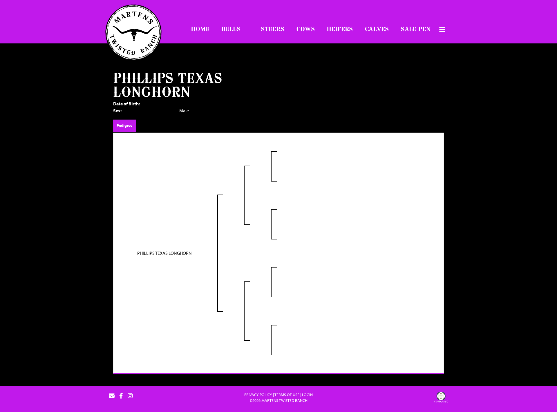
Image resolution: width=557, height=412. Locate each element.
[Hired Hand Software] (441, 398)
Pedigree (124, 125)
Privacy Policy (258, 394)
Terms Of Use (286, 394)
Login (307, 394)
